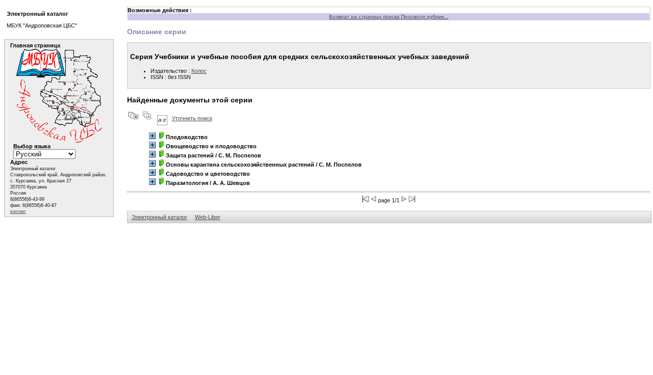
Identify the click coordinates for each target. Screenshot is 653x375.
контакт (18, 211)
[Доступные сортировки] (162, 118)
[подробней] (152, 135)
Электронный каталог (159, 217)
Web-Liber (207, 217)
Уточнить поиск (192, 118)
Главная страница (35, 45)
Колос (199, 71)
